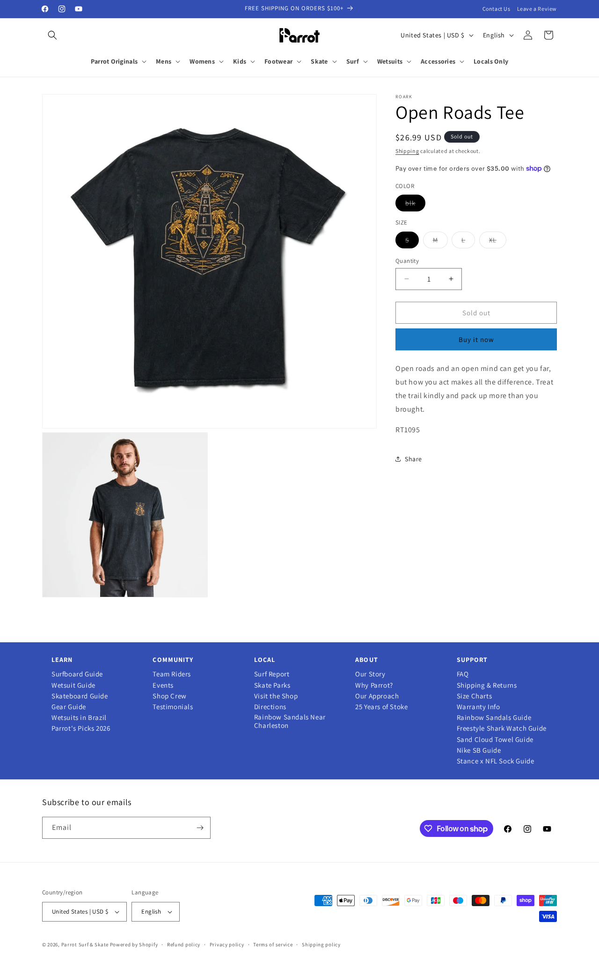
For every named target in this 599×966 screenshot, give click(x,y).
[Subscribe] (200, 828)
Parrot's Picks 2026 (80, 728)
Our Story (370, 674)
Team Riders (172, 674)
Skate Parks (272, 685)
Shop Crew (169, 696)
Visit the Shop (276, 696)
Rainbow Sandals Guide (494, 717)
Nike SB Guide (479, 750)
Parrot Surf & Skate (85, 944)
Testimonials (173, 707)
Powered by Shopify (134, 944)
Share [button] (413, 458)
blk (415, 204)
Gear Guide (68, 707)
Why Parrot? (374, 685)
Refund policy (183, 944)
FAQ (463, 674)
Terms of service (272, 944)
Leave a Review (537, 8)
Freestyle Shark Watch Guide (502, 728)
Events (163, 685)
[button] (52, 35)
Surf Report (272, 674)
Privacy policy (227, 944)
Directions (270, 707)
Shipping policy (321, 944)
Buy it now (476, 339)
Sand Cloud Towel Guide (495, 739)
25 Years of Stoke (381, 707)
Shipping (407, 150)
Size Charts (474, 696)
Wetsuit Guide (73, 685)
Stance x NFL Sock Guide (495, 761)
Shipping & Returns (487, 685)
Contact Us (496, 8)
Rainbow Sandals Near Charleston (290, 721)
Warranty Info (478, 707)
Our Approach (377, 696)
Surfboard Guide (77, 674)
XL (497, 241)
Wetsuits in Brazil (79, 717)
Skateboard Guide (79, 696)
